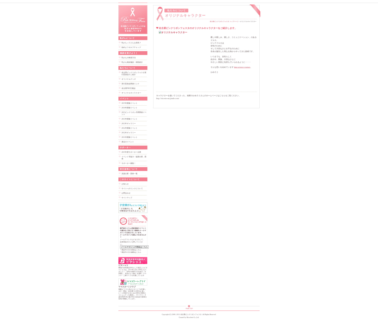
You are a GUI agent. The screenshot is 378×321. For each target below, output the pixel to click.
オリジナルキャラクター (131, 93)
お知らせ (125, 184)
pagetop (189, 308)
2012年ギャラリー (129, 133)
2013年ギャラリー (129, 123)
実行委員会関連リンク (130, 84)
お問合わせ (126, 193)
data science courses (242, 67)
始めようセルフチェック (131, 47)
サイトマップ (127, 198)
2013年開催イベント (129, 119)
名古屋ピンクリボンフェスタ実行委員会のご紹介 (134, 73)
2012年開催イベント (129, 128)
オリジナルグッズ (129, 79)
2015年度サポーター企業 (131, 152)
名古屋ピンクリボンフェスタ (132, 19)
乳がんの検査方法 (129, 58)
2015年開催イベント (129, 103)
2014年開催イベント (129, 108)
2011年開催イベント (129, 137)
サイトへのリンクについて (132, 188)
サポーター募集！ (129, 163)
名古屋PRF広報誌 (128, 88)
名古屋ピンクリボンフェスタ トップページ (224, 21)
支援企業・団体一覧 (129, 174)
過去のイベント (128, 142)
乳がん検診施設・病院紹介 (132, 62)
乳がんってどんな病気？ (131, 43)
